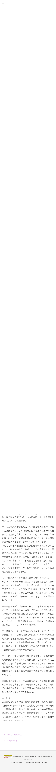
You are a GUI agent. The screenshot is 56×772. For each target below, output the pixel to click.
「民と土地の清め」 (15, 735)
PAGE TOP (52, 746)
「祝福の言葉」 (13, 741)
